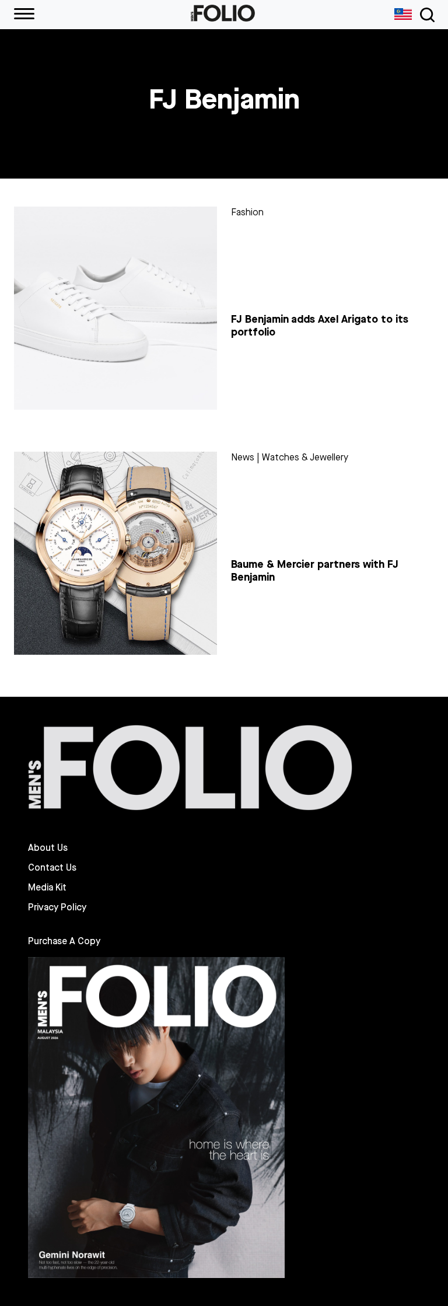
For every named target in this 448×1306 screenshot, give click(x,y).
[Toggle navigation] (425, 15)
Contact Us (52, 867)
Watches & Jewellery (305, 457)
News (242, 457)
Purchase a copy (64, 941)
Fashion (247, 212)
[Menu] (24, 14)
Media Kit (47, 887)
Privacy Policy (57, 907)
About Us (48, 848)
